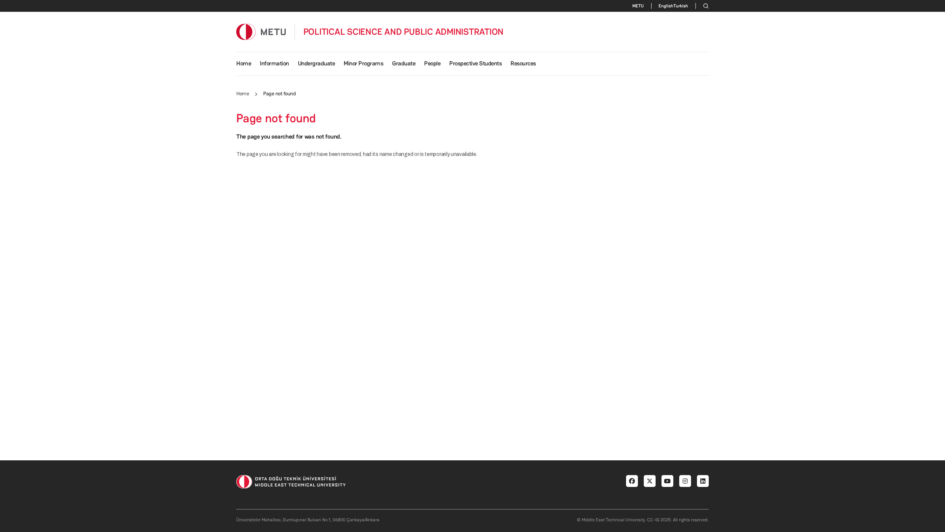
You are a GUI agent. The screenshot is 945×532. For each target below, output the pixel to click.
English (666, 6)
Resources (523, 63)
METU (638, 6)
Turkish (680, 6)
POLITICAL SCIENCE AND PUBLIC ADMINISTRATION (403, 31)
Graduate (403, 63)
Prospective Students (475, 63)
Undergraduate (316, 63)
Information (274, 63)
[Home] (261, 31)
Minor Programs (363, 63)
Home (243, 63)
